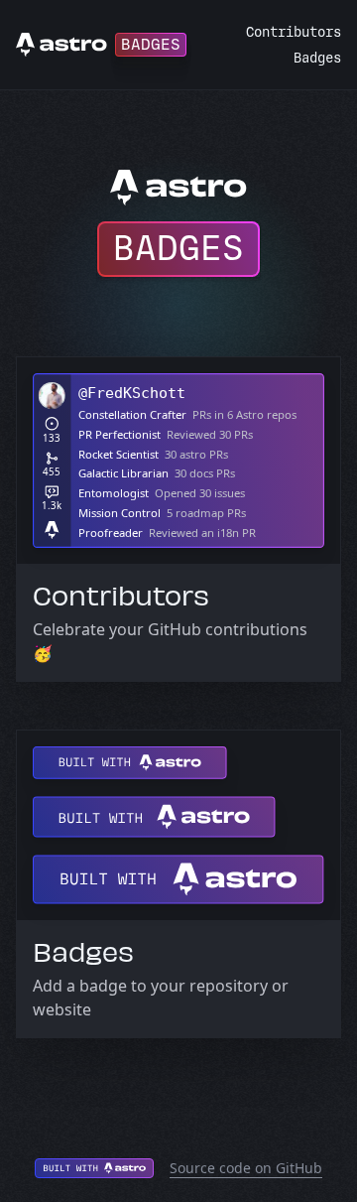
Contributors (293, 32)
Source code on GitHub (246, 1167)
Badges (317, 58)
